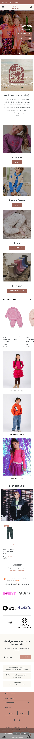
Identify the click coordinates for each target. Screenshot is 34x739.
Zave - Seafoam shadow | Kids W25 (8, 552)
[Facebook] (14, 720)
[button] (3, 7)
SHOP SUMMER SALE (24, 34)
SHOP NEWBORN (17, 248)
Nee (25, 733)
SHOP (17, 162)
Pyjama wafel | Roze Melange (10, 340)
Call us (10, 713)
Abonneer (25, 657)
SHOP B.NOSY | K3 (17, 478)
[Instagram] (19, 720)
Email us (23, 713)
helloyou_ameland (17, 570)
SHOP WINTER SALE (25, 38)
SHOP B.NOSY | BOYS (17, 434)
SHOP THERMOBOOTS (17, 291)
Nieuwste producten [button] (11, 299)
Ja (16, 733)
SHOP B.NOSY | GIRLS (17, 391)
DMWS (25, 727)
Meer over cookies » (17, 737)
